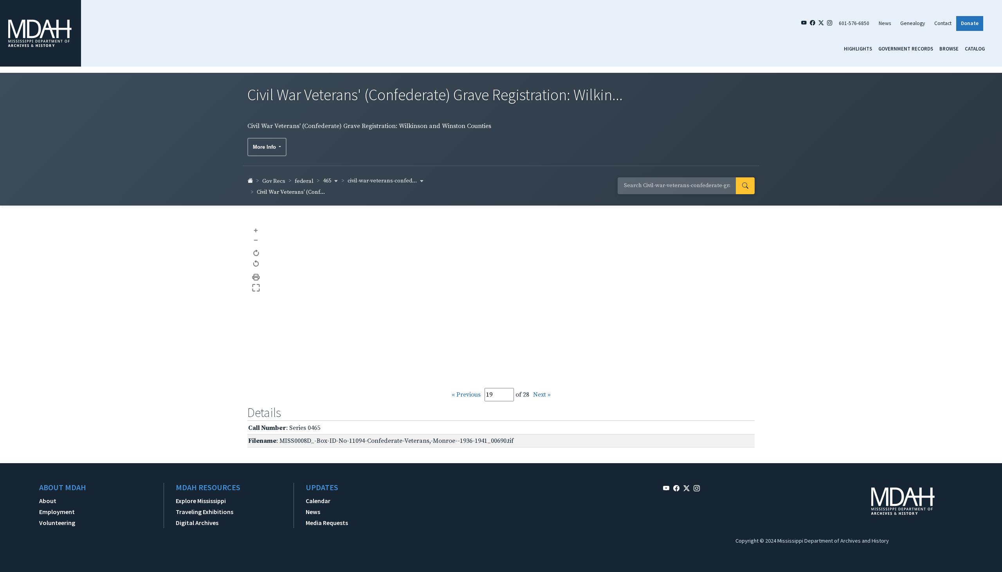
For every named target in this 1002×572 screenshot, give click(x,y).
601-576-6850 (854, 23)
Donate (970, 23)
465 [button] (327, 180)
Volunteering (57, 523)
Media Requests (327, 523)
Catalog (975, 48)
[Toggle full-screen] (256, 288)
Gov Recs (273, 181)
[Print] (256, 277)
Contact (943, 23)
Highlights (858, 48)
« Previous (466, 395)
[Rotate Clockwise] (256, 253)
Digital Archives (197, 523)
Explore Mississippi (201, 501)
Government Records (905, 48)
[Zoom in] (256, 230)
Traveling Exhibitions (204, 512)
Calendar (318, 501)
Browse (949, 48)
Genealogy (912, 23)
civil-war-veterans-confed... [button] (383, 180)
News (885, 23)
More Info (265, 147)
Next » (542, 395)
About (47, 501)
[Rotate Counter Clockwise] (256, 264)
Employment (57, 512)
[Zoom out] (256, 240)
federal (304, 181)
